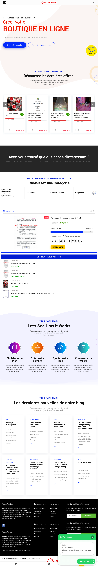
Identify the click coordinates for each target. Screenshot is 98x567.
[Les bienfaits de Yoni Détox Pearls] (37, 434)
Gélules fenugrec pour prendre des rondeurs (34, 115)
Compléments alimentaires (6, 190)
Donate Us (53, 514)
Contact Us (37, 511)
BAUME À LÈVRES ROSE (19, 284)
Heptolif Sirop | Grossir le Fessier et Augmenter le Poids (59, 115)
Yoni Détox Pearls (80, 114)
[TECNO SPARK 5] (85, 475)
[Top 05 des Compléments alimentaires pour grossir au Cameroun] (13, 475)
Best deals (37, 514)
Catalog (36, 516)
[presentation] (5, 104)
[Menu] (4, 2)
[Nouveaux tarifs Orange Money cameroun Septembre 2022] (85, 434)
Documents (30, 193)
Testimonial (53, 508)
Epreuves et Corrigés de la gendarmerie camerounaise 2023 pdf (12, 116)
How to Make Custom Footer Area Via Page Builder (16, 550)
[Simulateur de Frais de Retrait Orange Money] (61, 475)
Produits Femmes (57, 193)
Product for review (40, 508)
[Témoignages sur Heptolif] (13, 434)
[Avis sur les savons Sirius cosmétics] (61, 434)
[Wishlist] (16, 564)
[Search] (93, 2)
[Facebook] (3, 525)
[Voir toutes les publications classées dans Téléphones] (94, 193)
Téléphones (79, 193)
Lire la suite (57, 247)
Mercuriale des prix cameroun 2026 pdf (24, 264)
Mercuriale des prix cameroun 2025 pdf (66, 218)
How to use (53, 511)
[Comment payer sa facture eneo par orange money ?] (37, 475)
